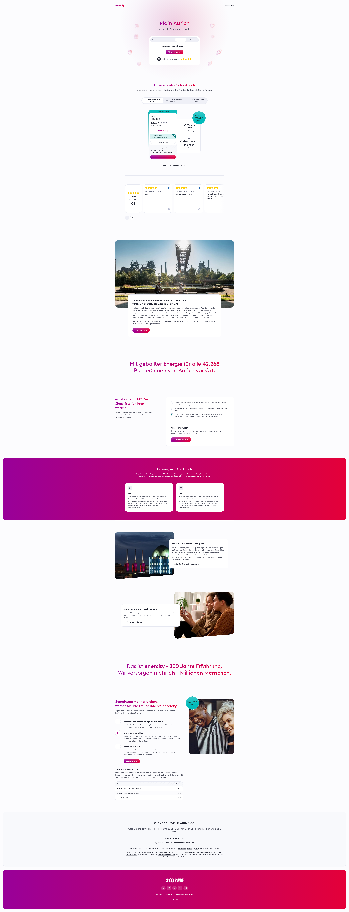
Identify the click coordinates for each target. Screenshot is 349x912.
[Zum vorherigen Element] (127, 218)
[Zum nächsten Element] (132, 218)
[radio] (153, 100)
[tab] (157, 40)
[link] (228, 5)
